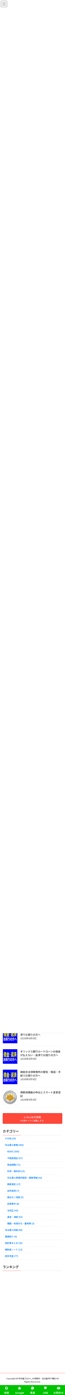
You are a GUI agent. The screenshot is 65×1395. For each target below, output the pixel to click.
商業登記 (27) (13, 1184)
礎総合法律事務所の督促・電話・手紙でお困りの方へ (40, 1073)
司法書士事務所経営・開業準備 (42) (24, 1177)
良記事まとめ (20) (13, 1243)
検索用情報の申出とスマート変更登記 (40, 1094)
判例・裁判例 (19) (16, 1171)
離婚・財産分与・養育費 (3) (20, 1223)
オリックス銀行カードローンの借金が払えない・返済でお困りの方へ (40, 1053)
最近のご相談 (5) (15, 1197)
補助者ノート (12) (13, 1249)
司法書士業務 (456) (14, 1145)
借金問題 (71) (13, 1164)
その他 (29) (10, 1138)
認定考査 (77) (11, 1256)
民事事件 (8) (13, 1203)
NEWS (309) (13, 1151)
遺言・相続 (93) (15, 1217)
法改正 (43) (12, 1210)
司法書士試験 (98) (13, 1230)
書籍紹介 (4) (11, 1236)
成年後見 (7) (13, 1190)
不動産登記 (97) (15, 1158)
